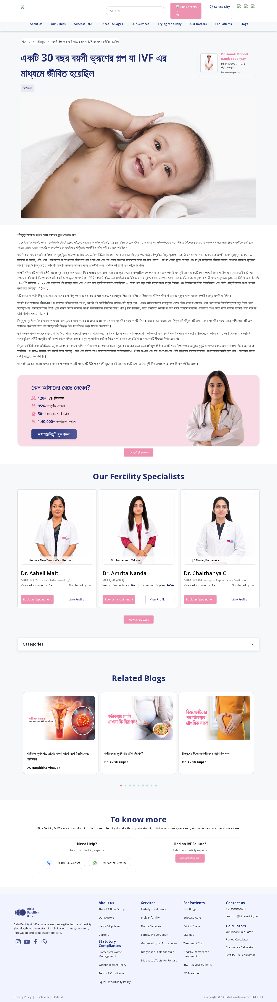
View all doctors (138, 619)
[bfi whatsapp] (44, 941)
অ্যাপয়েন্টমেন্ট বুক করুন (54, 434)
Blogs (244, 24)
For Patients (223, 24)
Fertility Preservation (154, 935)
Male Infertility (150, 917)
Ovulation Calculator (239, 932)
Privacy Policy (23, 997)
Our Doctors (198, 24)
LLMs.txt (57, 997)
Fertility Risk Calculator (240, 955)
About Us (36, 24)
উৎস (44, 288)
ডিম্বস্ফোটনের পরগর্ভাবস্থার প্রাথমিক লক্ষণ (206, 753)
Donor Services (151, 926)
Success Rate (83, 24)
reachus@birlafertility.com (243, 916)
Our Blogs (190, 909)
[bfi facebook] (253, 10)
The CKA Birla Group (112, 909)
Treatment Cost (194, 943)
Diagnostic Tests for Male (157, 952)
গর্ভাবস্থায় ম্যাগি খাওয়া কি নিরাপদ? (123, 753)
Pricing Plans (192, 926)
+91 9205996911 (236, 909)
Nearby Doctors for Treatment (196, 954)
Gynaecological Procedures (159, 943)
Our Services (140, 24)
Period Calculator (237, 939)
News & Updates (110, 926)
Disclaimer (42, 997)
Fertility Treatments (153, 909)
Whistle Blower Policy (112, 965)
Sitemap (189, 935)
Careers (104, 935)
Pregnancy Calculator (240, 947)
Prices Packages (112, 24)
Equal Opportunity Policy (115, 982)
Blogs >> (43, 41)
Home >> (28, 41)
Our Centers (188, 7)
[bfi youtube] (246, 10)
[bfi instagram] (239, 10)
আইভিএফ (27, 88)
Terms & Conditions (111, 973)
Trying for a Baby (170, 24)
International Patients (198, 964)
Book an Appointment (37, 599)
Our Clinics (58, 24)
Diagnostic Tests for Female (159, 960)
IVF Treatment (192, 973)
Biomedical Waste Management (110, 954)
